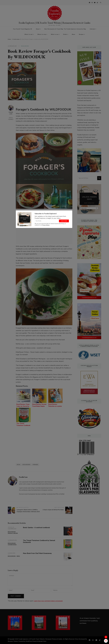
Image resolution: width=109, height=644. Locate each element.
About (38, 29)
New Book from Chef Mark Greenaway (37, 553)
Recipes (81, 34)
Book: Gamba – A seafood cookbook (36, 527)
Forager (35, 464)
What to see (54, 34)
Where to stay (41, 34)
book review (25, 46)
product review (13, 533)
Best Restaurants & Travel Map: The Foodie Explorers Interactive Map (65, 29)
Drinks (65, 34)
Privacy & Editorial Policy (39, 641)
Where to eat (28, 34)
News (73, 34)
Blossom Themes (13, 641)
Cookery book (12, 544)
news (18, 556)
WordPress (29, 641)
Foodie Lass (11, 113)
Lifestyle (92, 29)
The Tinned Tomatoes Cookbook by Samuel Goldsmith (39, 541)
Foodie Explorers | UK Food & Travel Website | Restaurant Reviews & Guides (54, 22)
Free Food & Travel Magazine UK (22, 29)
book (18, 464)
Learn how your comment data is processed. (48, 601)
